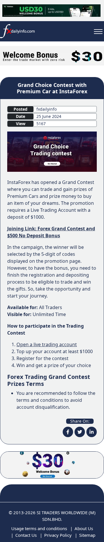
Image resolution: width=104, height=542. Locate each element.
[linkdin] (91, 432)
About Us (84, 528)
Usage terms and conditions (39, 528)
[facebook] (68, 432)
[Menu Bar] (98, 31)
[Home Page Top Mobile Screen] (52, 55)
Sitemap (87, 535)
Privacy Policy (58, 535)
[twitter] (80, 432)
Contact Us (26, 535)
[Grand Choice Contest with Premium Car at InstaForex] (52, 151)
